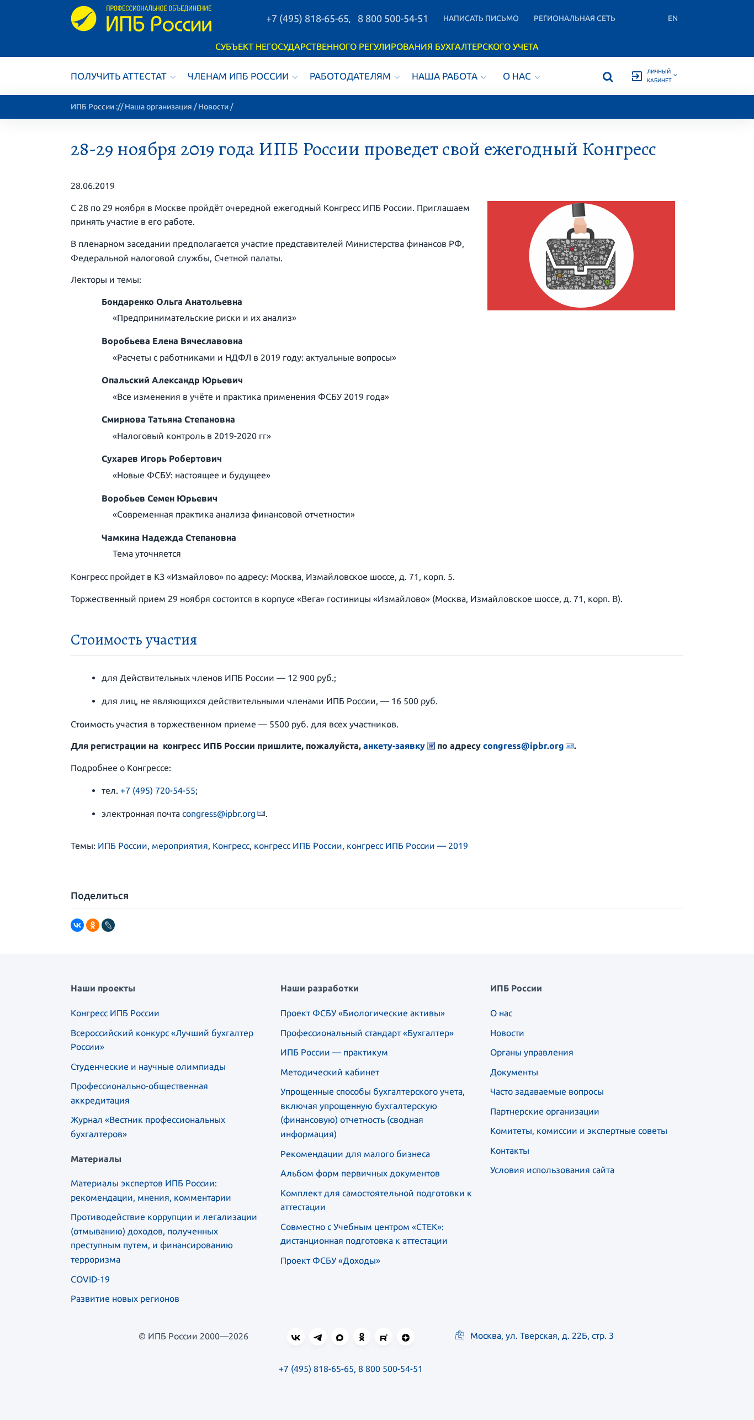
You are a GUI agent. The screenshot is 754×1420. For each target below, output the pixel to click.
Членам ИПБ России (238, 76)
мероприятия (180, 846)
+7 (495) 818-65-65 (307, 18)
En (673, 18)
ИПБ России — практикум (334, 1052)
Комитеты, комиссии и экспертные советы (578, 1131)
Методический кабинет (329, 1072)
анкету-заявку (394, 746)
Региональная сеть (574, 18)
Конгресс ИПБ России (115, 1013)
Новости (213, 106)
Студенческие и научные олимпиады (148, 1066)
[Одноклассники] (92, 925)
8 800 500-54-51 (393, 18)
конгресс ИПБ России (298, 846)
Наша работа (444, 76)
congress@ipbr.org (523, 746)
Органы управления (532, 1052)
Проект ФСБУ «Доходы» (330, 1260)
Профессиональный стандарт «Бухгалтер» (367, 1033)
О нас (517, 76)
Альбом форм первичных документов (360, 1173)
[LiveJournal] (108, 925)
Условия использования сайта (552, 1170)
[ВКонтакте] (77, 925)
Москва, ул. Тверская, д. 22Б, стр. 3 (541, 1335)
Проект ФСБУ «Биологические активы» (362, 1013)
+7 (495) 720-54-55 (157, 790)
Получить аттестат (119, 76)
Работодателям (350, 76)
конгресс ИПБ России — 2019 (407, 846)
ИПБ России (92, 106)
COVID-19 (90, 1279)
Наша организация (158, 106)
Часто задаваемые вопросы (547, 1091)
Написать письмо (481, 18)
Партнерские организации (544, 1111)
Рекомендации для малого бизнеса (355, 1154)
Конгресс (231, 846)
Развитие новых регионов (125, 1298)
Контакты (509, 1150)
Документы (514, 1072)
